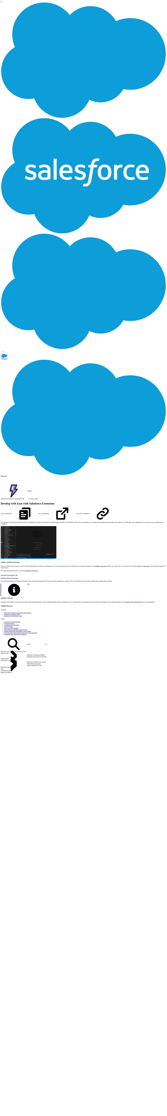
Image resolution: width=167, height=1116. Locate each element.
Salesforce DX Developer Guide (13, 616)
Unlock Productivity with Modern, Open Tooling (17, 631)
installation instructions (100, 566)
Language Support (9, 623)
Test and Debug (8, 626)
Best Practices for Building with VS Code (15, 629)
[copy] (20, 561)
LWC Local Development (11, 628)
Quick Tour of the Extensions (12, 622)
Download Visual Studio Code (9, 575)
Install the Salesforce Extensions (9, 578)
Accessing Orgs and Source (11, 625)
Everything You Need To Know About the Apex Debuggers (20, 633)
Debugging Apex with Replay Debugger (15, 634)
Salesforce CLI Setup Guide (12, 614)
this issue (146, 566)
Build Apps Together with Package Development (17, 613)
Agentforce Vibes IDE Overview (134, 602)
